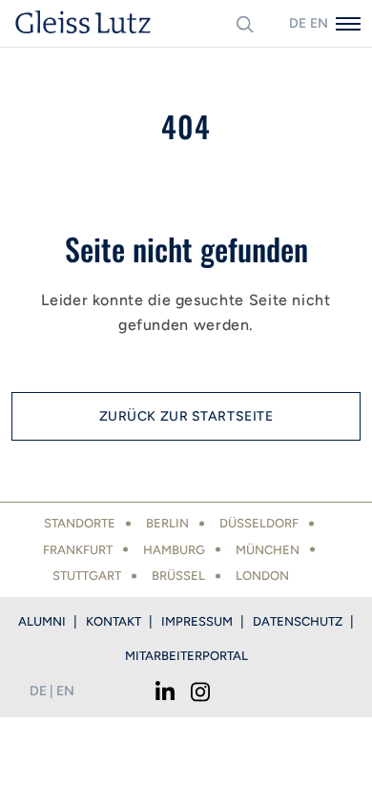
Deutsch (297, 23)
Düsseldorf (259, 523)
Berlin (167, 523)
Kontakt (113, 621)
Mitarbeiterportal (186, 656)
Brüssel (178, 575)
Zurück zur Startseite (186, 416)
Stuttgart (86, 575)
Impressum (197, 621)
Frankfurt (78, 550)
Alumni (42, 621)
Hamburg (174, 550)
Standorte (79, 523)
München (268, 550)
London (262, 575)
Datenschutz (297, 621)
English (318, 23)
